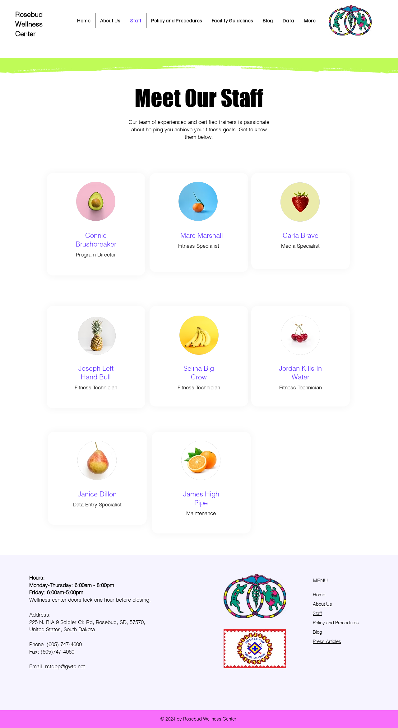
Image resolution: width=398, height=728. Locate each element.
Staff (317, 613)
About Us (322, 604)
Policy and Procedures (336, 623)
